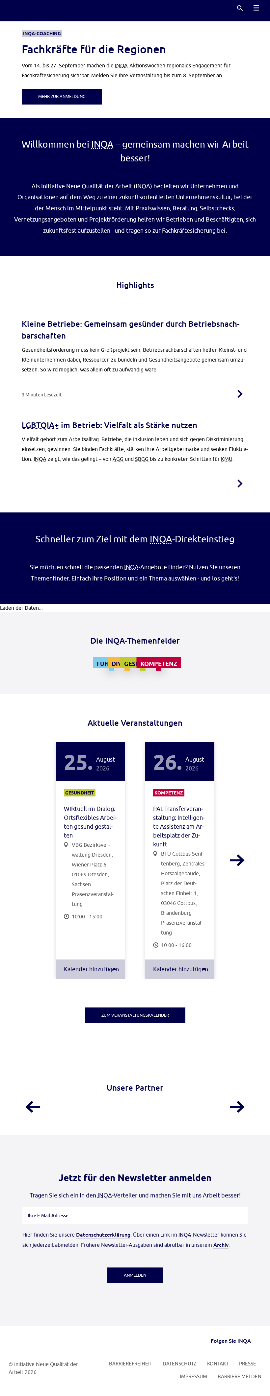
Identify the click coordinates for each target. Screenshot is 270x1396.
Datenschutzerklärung (103, 1234)
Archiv (221, 1244)
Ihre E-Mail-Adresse (48, 1207)
